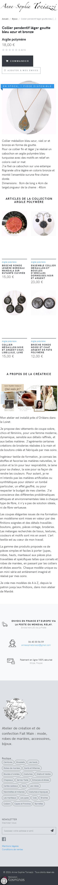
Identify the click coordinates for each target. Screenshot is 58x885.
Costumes (28, 774)
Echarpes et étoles (40, 779)
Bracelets (20, 762)
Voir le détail (11, 871)
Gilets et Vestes (44, 774)
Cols (35, 797)
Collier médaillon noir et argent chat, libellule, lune (13, 348)
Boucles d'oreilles (12, 774)
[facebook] (4, 839)
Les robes (34, 785)
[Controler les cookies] (4, 881)
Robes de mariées (12, 768)
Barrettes (39, 803)
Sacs (24, 785)
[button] (24, 130)
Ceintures (8, 762)
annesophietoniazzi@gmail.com (36, 645)
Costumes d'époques (38, 791)
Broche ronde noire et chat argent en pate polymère (41, 348)
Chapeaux (8, 779)
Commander (19, 61)
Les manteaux (10, 797)
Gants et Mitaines (32, 768)
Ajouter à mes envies (23, 70)
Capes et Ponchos (22, 803)
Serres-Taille (22, 779)
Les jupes (24, 797)
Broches (44, 797)
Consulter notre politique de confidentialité (24, 865)
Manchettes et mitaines (14, 791)
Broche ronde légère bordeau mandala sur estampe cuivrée (13, 269)
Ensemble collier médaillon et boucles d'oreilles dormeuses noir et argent (43, 272)
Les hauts (33, 762)
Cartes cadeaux (11, 785)
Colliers (7, 803)
